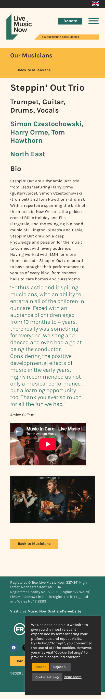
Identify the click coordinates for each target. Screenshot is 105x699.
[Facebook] (13, 647)
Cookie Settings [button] (47, 677)
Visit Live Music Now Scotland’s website (45, 611)
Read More (73, 677)
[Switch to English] (95, 4)
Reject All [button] (60, 667)
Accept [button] (40, 667)
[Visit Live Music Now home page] (19, 38)
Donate (70, 20)
